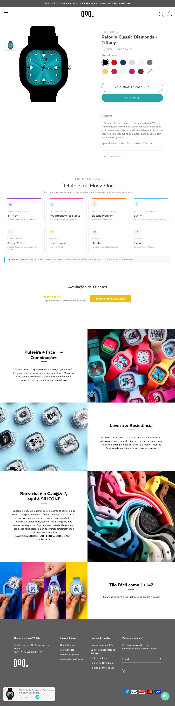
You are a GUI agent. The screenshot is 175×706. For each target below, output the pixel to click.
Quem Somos (67, 645)
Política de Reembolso (102, 663)
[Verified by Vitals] (37, 697)
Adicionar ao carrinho (132, 87)
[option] (10, 46)
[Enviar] (159, 659)
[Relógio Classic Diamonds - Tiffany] (10, 45)
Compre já (132, 98)
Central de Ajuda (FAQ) (103, 645)
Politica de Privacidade (102, 667)
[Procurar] (161, 14)
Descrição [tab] (107, 115)
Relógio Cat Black (29, 692)
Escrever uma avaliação (110, 299)
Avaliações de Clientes (72, 659)
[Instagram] (123, 670)
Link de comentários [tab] (113, 156)
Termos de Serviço (69, 654)
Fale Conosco (67, 649)
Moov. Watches (110, 32)
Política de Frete (99, 658)
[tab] (132, 135)
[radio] (105, 62)
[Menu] (6, 14)
